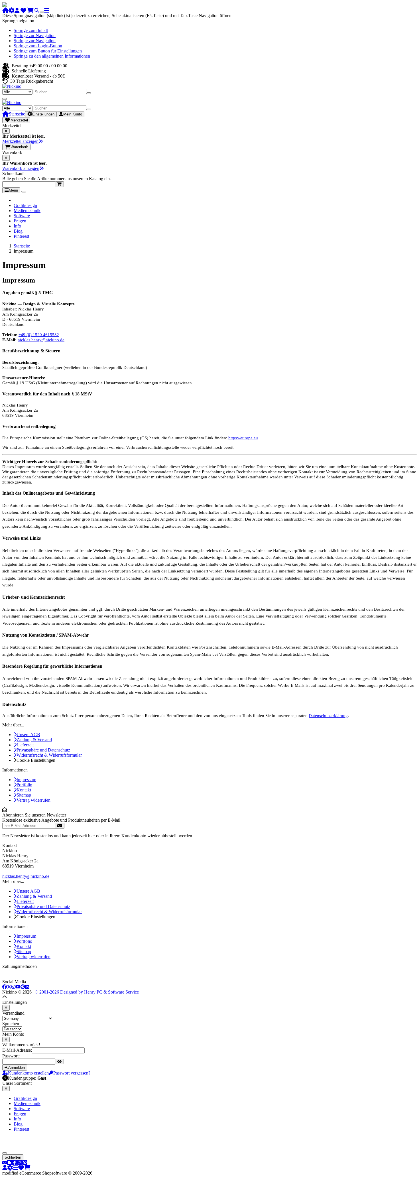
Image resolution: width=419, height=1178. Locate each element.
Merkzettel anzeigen (20, 141)
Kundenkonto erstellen (28, 1073)
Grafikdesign (25, 205)
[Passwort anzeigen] (59, 1061)
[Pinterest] (23, 986)
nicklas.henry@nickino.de (41, 339)
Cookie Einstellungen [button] (36, 760)
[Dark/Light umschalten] (42, 12)
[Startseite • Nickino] (11, 86)
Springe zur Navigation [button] (35, 35)
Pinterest (21, 236)
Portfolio (24, 784)
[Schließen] (6, 131)
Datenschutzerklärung (328, 715)
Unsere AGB (28, 734)
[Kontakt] (4, 1162)
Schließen (13, 1157)
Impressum (26, 779)
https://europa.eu (243, 437)
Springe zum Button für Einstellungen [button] (48, 50)
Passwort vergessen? (71, 1073)
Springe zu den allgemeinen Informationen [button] (52, 56)
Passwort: (11, 1055)
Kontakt (24, 789)
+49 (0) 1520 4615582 (39, 334)
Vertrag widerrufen (33, 800)
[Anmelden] (59, 826)
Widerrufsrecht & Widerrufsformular (49, 755)
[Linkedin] (27, 986)
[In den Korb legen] (59, 184)
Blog (18, 231)
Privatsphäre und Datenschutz (43, 750)
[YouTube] (18, 986)
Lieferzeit (25, 744)
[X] (9, 986)
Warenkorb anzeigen (20, 168)
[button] (4, 997)
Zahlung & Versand (34, 739)
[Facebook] (4, 986)
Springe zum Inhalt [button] (31, 30)
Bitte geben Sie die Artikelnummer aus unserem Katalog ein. (56, 178)
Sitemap (24, 795)
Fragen (20, 220)
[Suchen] (88, 93)
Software (22, 215)
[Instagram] (13, 986)
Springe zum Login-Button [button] (38, 45)
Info (17, 226)
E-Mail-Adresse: (17, 1050)
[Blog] (9, 1162)
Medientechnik (27, 210)
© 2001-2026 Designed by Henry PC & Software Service (87, 992)
